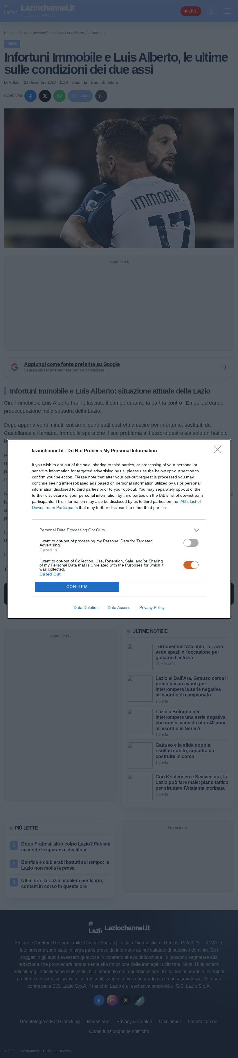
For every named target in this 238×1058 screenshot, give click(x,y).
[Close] (219, 451)
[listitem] (119, 530)
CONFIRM (77, 587)
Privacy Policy (152, 607)
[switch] (191, 543)
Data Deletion (86, 607)
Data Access (119, 607)
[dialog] (119, 529)
